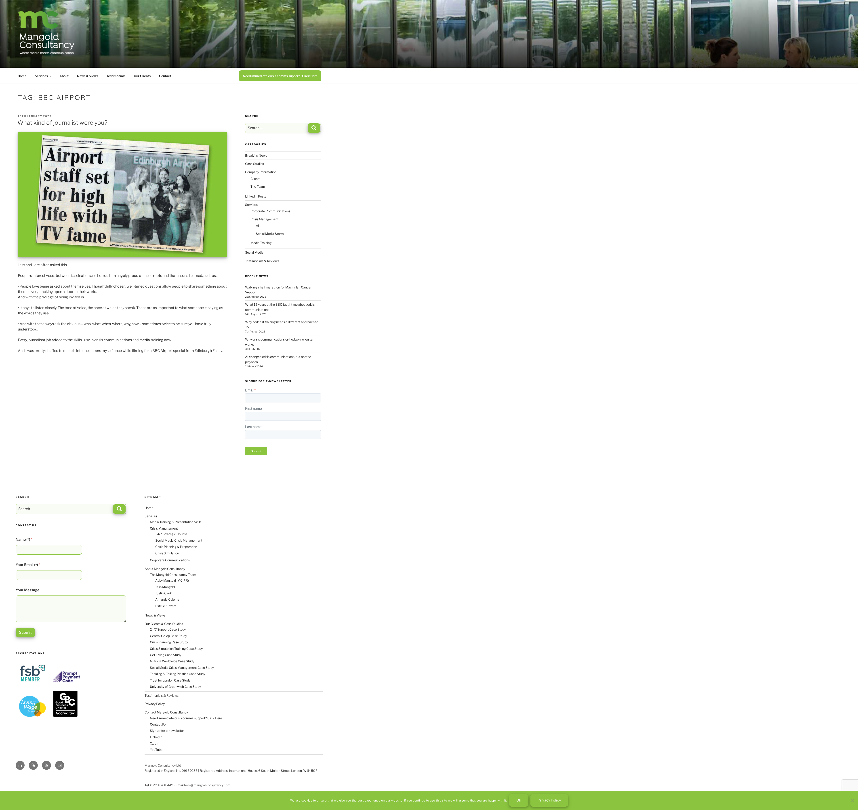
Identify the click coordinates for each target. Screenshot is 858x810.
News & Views (87, 76)
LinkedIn (156, 737)
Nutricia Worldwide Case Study (172, 661)
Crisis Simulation (167, 553)
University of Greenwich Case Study (175, 686)
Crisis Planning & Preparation (176, 547)
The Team (257, 186)
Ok (518, 800)
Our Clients (142, 76)
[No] (852, 800)
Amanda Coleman (168, 599)
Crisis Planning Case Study (169, 642)
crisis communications (113, 340)
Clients (255, 179)
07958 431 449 (161, 785)
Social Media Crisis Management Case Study (182, 667)
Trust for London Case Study (170, 680)
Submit (25, 632)
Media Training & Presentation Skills (175, 522)
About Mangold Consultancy (165, 569)
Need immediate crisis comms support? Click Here (280, 76)
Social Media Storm (270, 234)
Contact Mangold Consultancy (166, 712)
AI (257, 225)
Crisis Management (264, 219)
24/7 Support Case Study (168, 629)
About (64, 76)
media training (151, 340)
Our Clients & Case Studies (164, 624)
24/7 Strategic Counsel (171, 534)
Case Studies (254, 164)
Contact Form (160, 724)
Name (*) (24, 539)
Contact (165, 76)
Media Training (260, 243)
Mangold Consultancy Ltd (163, 765)
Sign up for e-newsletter (167, 730)
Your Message (27, 590)
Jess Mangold (165, 587)
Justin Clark (163, 593)
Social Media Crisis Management (178, 540)
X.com (154, 743)
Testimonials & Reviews (262, 261)
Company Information (260, 172)
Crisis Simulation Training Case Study (176, 648)
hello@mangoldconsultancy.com (207, 785)
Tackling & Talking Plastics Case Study (177, 674)
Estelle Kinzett (165, 606)
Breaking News (256, 155)
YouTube (156, 749)
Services (41, 76)
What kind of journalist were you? (62, 122)
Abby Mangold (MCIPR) (172, 580)
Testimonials (116, 76)
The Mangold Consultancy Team (173, 574)
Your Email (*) (28, 565)
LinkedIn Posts (255, 196)
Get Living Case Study (165, 655)
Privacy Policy (155, 704)
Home (22, 76)
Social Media (254, 252)
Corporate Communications (270, 211)
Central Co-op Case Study (168, 636)
